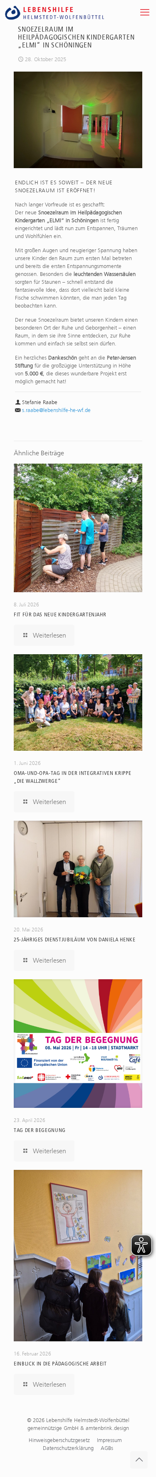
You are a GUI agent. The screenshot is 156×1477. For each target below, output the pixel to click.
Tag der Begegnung (40, 1130)
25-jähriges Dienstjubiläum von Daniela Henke (75, 939)
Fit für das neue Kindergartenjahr (60, 614)
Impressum (109, 1440)
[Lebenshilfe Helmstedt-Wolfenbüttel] (64, 12)
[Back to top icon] (139, 1460)
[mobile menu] (145, 12)
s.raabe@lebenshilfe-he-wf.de (56, 410)
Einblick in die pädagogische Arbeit (60, 1363)
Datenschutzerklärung (68, 1448)
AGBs (107, 1448)
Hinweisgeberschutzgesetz (59, 1440)
